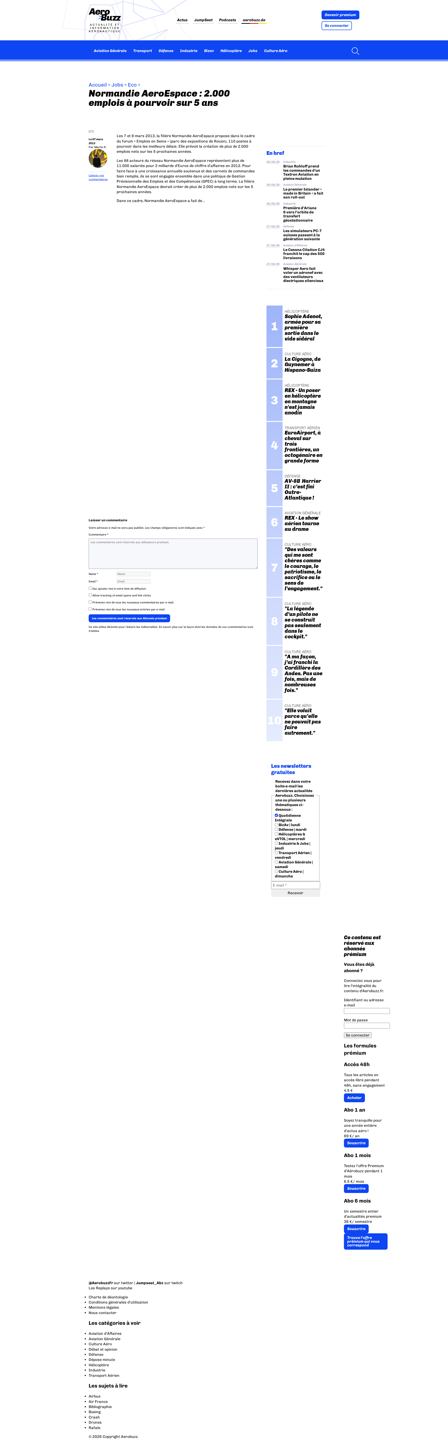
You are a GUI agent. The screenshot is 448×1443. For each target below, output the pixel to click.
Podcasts (227, 20)
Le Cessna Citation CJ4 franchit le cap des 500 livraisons (304, 253)
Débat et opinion (103, 1349)
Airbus (95, 1396)
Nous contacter (102, 1313)
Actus (182, 20)
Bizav (209, 51)
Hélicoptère (231, 51)
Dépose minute (102, 1359)
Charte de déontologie (108, 1297)
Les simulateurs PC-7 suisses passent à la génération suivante (302, 235)
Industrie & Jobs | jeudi (292, 845)
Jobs (252, 51)
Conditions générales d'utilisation (118, 1302)
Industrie (188, 51)
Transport (142, 51)
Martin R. (100, 147)
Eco (132, 85)
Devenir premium (340, 15)
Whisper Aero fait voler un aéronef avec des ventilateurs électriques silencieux (303, 274)
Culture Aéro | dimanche (289, 873)
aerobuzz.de (254, 20)
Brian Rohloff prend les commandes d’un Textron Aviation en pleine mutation (301, 172)
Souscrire (356, 1143)
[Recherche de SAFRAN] (354, 51)
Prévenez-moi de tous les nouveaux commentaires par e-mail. (133, 602)
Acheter (354, 1097)
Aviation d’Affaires (105, 1333)
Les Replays (99, 1288)
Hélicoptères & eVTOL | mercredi (290, 836)
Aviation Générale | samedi (294, 864)
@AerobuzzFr (101, 1283)
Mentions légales (104, 1307)
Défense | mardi (292, 829)
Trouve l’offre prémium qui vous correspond (363, 1241)
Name (93, 574)
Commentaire (98, 534)
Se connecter (337, 25)
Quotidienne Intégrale (288, 817)
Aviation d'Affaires (295, 245)
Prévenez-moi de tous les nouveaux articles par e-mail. (128, 609)
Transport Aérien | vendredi (293, 855)
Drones (95, 1422)
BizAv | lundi (289, 825)
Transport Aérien (104, 1375)
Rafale (94, 1428)
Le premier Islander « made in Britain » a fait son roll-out (303, 193)
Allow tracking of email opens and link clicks (121, 595)
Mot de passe (356, 1020)
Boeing (95, 1412)
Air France (98, 1401)
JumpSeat (203, 20)
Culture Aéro (275, 51)
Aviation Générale (110, 51)
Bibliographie (100, 1407)
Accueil (98, 85)
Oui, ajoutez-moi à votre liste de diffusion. (119, 588)
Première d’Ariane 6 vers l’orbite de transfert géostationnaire (299, 214)
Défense (166, 51)
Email (93, 581)
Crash (94, 1417)
